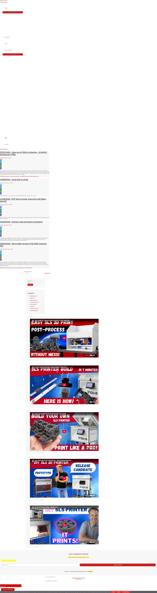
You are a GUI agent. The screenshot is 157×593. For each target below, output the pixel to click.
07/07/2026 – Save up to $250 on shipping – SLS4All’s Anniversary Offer (23, 153)
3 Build (31, 306)
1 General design (33, 302)
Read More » (19, 176)
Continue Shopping (7, 589)
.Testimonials (33, 300)
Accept (113, 592)
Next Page (48, 273)
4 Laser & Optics (33, 308)
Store (6, 43)
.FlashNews (32, 296)
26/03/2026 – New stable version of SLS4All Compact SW (23, 244)
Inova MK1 (7, 37)
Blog (6, 137)
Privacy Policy (79, 579)
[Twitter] (24, 162)
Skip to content (3, 0)
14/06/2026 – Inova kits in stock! (14, 179)
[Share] (24, 168)
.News (31, 298)
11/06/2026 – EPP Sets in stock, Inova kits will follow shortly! (23, 200)
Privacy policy (126, 592)
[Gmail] (24, 167)
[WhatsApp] (24, 165)
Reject (118, 592)
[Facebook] (24, 160)
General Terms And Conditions (78, 577)
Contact (6, 144)
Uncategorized (33, 310)
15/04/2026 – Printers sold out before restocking (21, 222)
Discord (90, 571)
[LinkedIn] (24, 163)
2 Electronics (33, 304)
